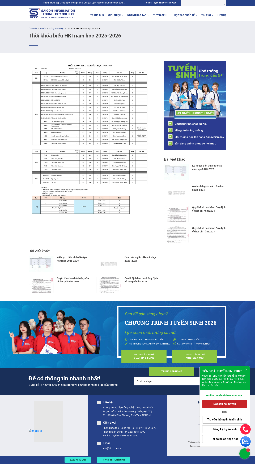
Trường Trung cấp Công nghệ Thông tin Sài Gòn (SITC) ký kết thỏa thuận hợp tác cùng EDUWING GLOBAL (83, 3)
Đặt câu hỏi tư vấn (224, 404)
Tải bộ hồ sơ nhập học (224, 439)
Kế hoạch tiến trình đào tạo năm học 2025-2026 (72, 259)
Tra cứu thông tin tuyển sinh (224, 419)
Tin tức (206, 15)
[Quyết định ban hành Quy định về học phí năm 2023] (108, 285)
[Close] (246, 369)
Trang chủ (97, 15)
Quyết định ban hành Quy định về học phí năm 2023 (141, 280)
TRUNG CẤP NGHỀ (144, 356)
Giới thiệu (114, 15)
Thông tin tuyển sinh (114, 460)
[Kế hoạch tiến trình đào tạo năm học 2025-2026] (41, 264)
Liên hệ (222, 15)
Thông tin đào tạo (56, 28)
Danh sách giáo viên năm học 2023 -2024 (140, 259)
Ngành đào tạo (136, 15)
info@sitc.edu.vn (112, 448)
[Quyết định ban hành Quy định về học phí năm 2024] (41, 285)
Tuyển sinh (160, 15)
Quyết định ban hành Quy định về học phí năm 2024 (73, 280)
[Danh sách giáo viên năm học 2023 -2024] (108, 264)
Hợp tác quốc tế (184, 15)
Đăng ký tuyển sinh (225, 429)
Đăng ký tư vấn (78, 460)
